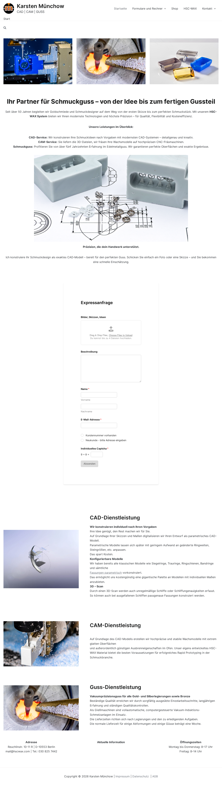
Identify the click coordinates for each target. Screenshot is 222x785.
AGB (155, 776)
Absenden (89, 463)
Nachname (86, 411)
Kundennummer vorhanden (101, 435)
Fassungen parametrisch (106, 572)
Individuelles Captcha (94, 448)
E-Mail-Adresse (91, 419)
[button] (164, 8)
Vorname (85, 399)
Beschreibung (89, 351)
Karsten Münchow (40, 6)
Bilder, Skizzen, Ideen (93, 317)
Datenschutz (141, 776)
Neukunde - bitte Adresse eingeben (106, 440)
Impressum (123, 776)
